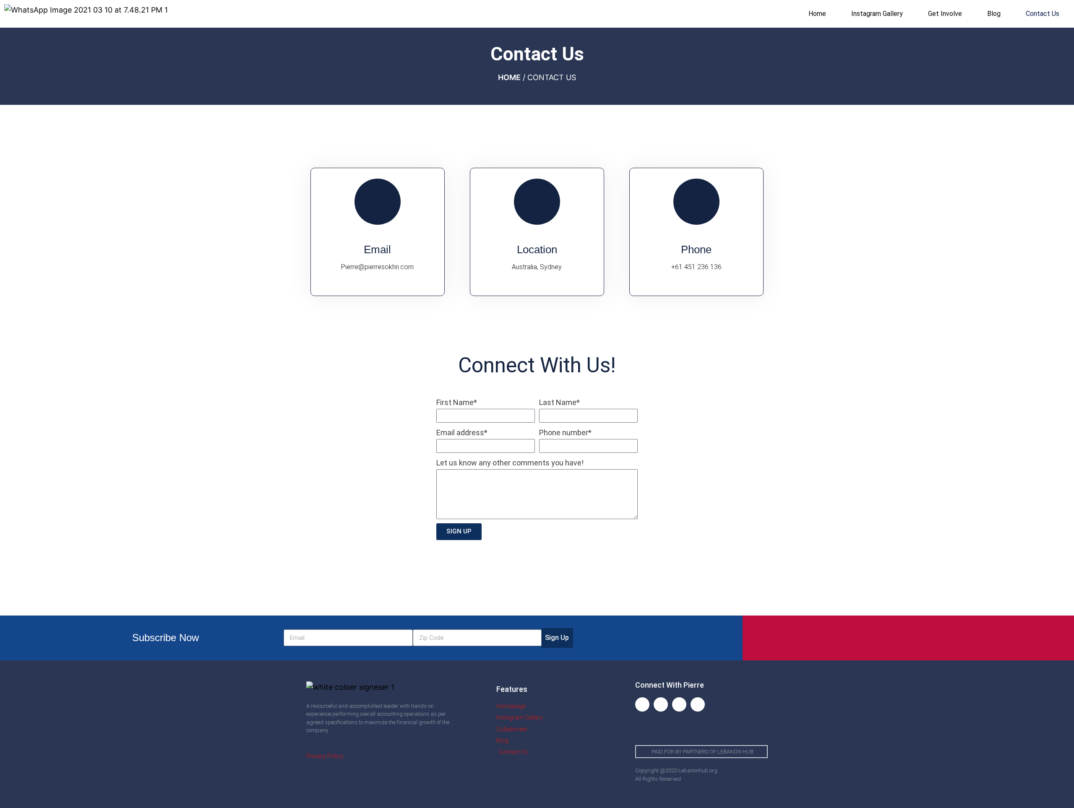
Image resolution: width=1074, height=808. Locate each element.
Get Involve (945, 14)
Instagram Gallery (877, 14)
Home (817, 14)
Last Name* (559, 402)
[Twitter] (679, 704)
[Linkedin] (698, 704)
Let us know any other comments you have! (510, 462)
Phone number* (565, 432)
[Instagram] (661, 704)
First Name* (456, 402)
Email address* (461, 432)
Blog (994, 14)
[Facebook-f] (642, 704)
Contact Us (1042, 14)
